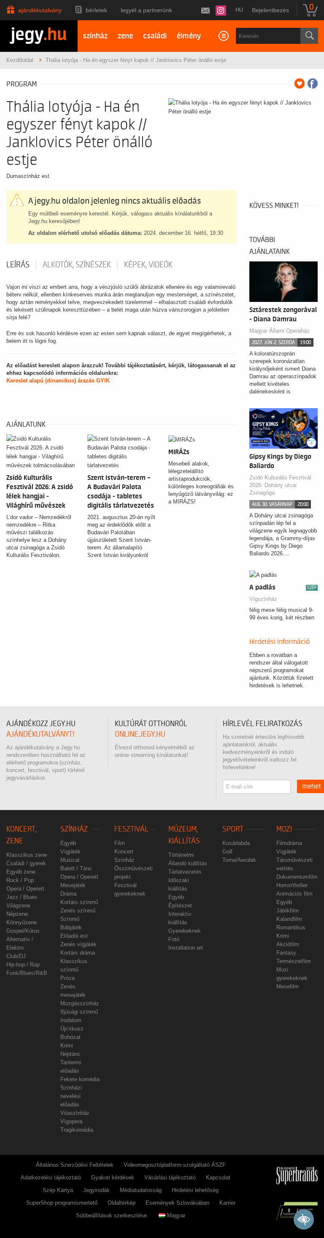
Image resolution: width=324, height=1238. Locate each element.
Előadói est (74, 936)
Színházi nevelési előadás (71, 1096)
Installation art (185, 948)
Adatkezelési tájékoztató (51, 1177)
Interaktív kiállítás (180, 918)
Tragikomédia (76, 1130)
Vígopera (71, 1121)
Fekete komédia (80, 1079)
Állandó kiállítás (187, 863)
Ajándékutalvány (40, 10)
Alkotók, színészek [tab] (77, 264)
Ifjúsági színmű (79, 1012)
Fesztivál (131, 829)
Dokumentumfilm (297, 877)
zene (125, 36)
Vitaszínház (74, 1113)
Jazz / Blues (21, 897)
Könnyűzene (21, 922)
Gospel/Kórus (23, 931)
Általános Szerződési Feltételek (74, 1165)
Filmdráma (289, 843)
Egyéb (68, 843)
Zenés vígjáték (78, 944)
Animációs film (294, 894)
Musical (69, 860)
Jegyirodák (96, 1190)
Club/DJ (16, 956)
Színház (74, 829)
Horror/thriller (292, 885)
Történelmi (181, 855)
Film (119, 843)
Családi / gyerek (26, 863)
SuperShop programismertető (61, 1203)
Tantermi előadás (70, 1066)
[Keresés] (309, 36)
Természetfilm (293, 961)
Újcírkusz (72, 1028)
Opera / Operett (25, 888)
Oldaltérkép (121, 1203)
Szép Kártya (58, 1190)
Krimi (66, 1045)
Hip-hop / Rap (23, 964)
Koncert (123, 851)
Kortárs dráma (77, 953)
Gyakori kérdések (112, 1177)
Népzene (17, 914)
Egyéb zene (20, 872)
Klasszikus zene (26, 855)
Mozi (284, 829)
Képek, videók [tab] (148, 264)
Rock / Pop (20, 880)
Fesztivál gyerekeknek (130, 889)
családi (155, 36)
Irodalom (70, 1020)
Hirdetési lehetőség (195, 1190)
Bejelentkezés (270, 10)
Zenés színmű (77, 910)
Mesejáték (73, 885)
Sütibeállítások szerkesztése (111, 1215)
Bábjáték (71, 927)
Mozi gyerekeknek (292, 973)
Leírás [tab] (18, 264)
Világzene (18, 905)
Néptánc (70, 1054)
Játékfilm (287, 910)
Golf (227, 851)
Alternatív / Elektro (19, 943)
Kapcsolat (218, 1177)
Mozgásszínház (79, 1003)
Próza (67, 978)
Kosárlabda (236, 843)
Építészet (180, 905)
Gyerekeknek (184, 931)
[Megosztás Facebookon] (313, 83)
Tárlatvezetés (185, 872)
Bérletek (96, 10)
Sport (232, 829)
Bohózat (70, 1037)
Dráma (68, 894)
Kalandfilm (289, 919)
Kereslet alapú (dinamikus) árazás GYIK (58, 380)
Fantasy (286, 953)
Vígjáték (70, 851)
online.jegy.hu (140, 734)
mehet (311, 786)
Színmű (69, 919)
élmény (189, 36)
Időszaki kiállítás (178, 884)
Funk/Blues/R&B (26, 973)
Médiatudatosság (141, 1190)
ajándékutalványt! (40, 734)
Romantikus (290, 927)
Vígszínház (263, 599)
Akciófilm (287, 944)
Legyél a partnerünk (146, 10)
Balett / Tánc (76, 868)
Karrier (227, 1203)
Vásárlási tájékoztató (170, 1177)
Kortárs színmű (79, 902)
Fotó (173, 939)
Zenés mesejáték (73, 990)
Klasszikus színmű (73, 965)
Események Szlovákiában (177, 1203)
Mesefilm (287, 986)
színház (95, 36)
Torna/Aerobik (239, 860)
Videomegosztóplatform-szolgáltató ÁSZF (175, 1165)
